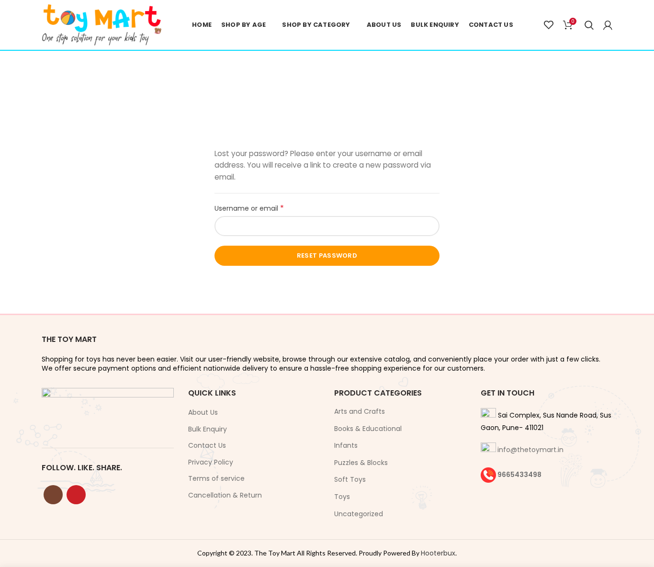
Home (301, 94)
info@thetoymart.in (530, 449)
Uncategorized (358, 514)
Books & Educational (368, 428)
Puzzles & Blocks (361, 462)
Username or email (263, 208)
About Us (203, 412)
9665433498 (519, 474)
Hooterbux (438, 553)
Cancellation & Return (225, 495)
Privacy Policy (210, 462)
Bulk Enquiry (207, 429)
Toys (342, 496)
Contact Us (207, 445)
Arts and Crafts (359, 411)
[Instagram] (53, 494)
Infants (346, 445)
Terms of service (216, 478)
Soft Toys (350, 479)
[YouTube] (76, 494)
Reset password (327, 255)
